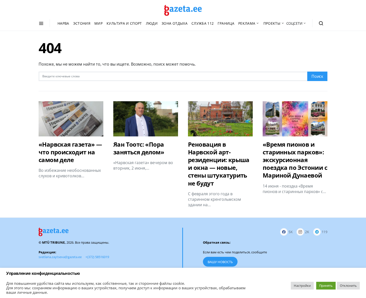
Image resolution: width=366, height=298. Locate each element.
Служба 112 (202, 23)
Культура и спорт (124, 23)
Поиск (317, 76)
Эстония (81, 23)
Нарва (63, 23)
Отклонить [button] (348, 285)
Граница (226, 23)
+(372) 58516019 (97, 257)
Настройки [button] (302, 285)
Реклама (246, 23)
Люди (152, 23)
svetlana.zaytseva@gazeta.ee (60, 257)
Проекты (271, 23)
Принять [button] (326, 285)
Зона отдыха (174, 23)
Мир (98, 23)
